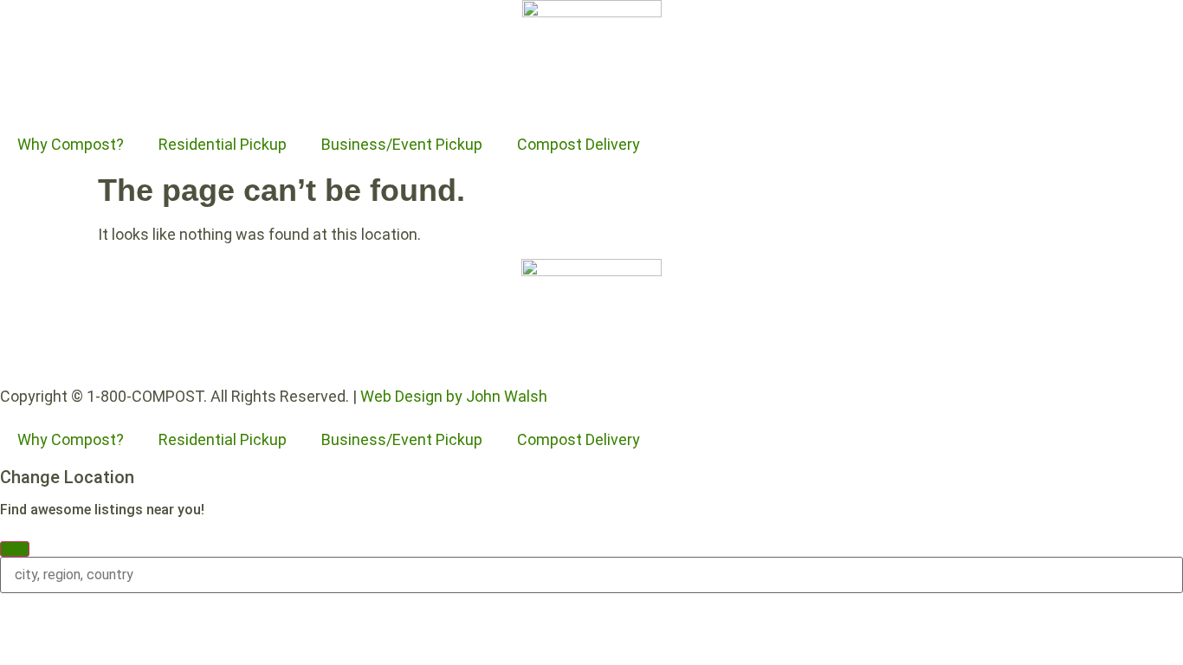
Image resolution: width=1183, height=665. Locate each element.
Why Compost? (70, 144)
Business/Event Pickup (401, 144)
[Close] (14, 549)
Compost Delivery (578, 144)
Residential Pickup (222, 144)
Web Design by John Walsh (453, 396)
